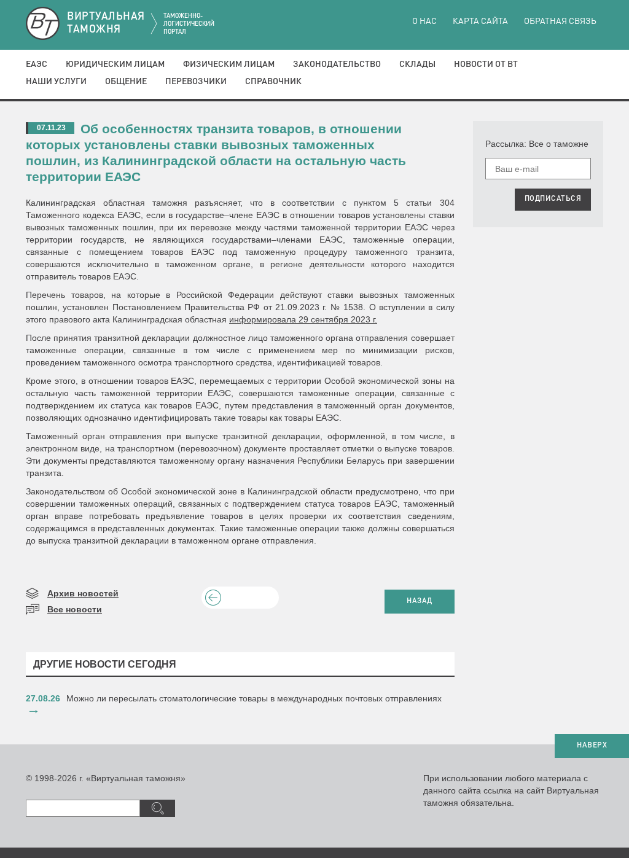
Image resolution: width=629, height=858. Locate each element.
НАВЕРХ (592, 745)
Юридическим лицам (115, 64)
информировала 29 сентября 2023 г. (303, 319)
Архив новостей (83, 593)
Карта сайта (480, 21)
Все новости (74, 609)
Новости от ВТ (486, 64)
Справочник (273, 81)
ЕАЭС (36, 64)
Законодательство (337, 64)
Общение (126, 81)
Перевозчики (196, 81)
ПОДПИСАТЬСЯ (553, 199)
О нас (424, 21)
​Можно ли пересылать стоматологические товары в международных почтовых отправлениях (254, 698)
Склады (417, 64)
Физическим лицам (229, 64)
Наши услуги (56, 81)
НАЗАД (419, 601)
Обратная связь (560, 21)
